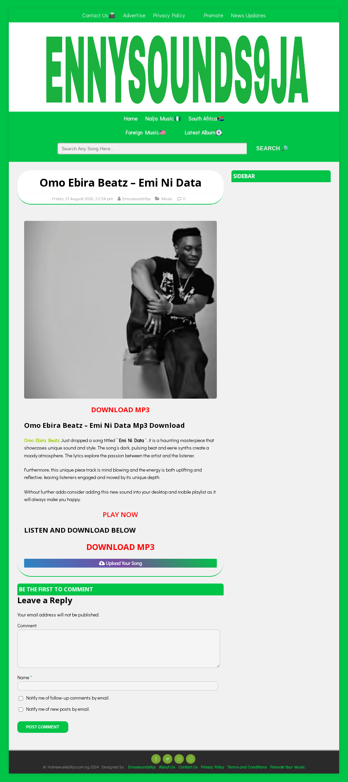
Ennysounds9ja (136, 198)
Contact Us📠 (98, 15)
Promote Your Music (287, 766)
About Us (167, 766)
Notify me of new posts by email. (58, 709)
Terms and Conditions (247, 766)
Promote (213, 15)
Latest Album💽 (203, 132)
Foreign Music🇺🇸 (146, 132)
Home (131, 118)
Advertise (134, 15)
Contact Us (187, 766)
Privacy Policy (169, 15)
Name (23, 677)
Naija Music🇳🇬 (163, 118)
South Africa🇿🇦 (206, 118)
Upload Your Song (123, 563)
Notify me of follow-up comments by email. (67, 697)
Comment (27, 625)
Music (167, 198)
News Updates (248, 15)
